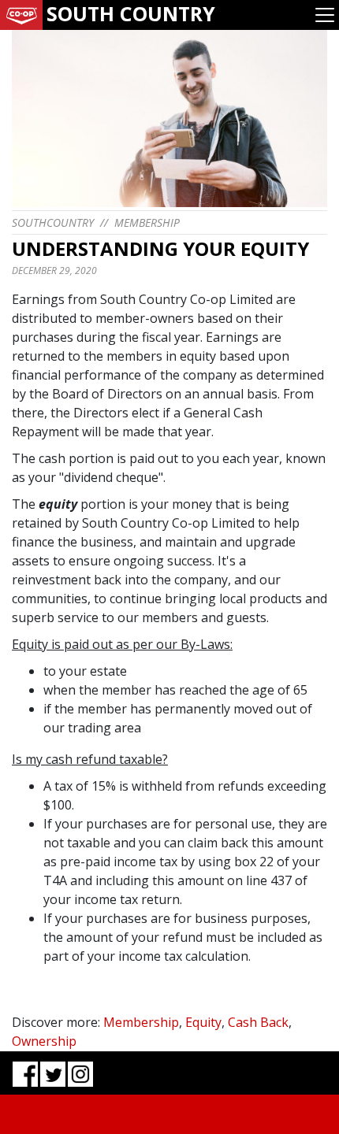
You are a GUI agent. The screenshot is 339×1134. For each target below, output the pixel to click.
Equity (203, 1022)
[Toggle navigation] (325, 15)
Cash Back (258, 1022)
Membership (147, 222)
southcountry (53, 222)
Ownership (44, 1041)
